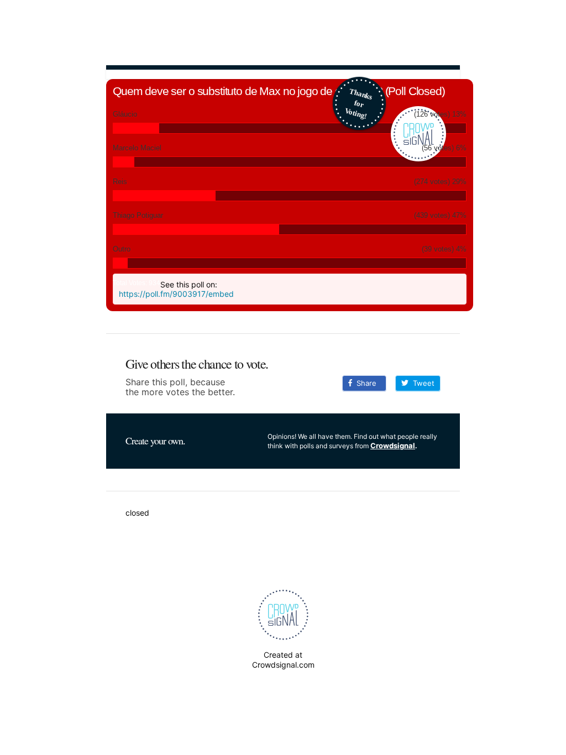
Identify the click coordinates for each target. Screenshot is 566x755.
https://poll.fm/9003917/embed (176, 293)
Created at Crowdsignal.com (283, 659)
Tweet (421, 383)
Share (364, 383)
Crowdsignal (392, 445)
